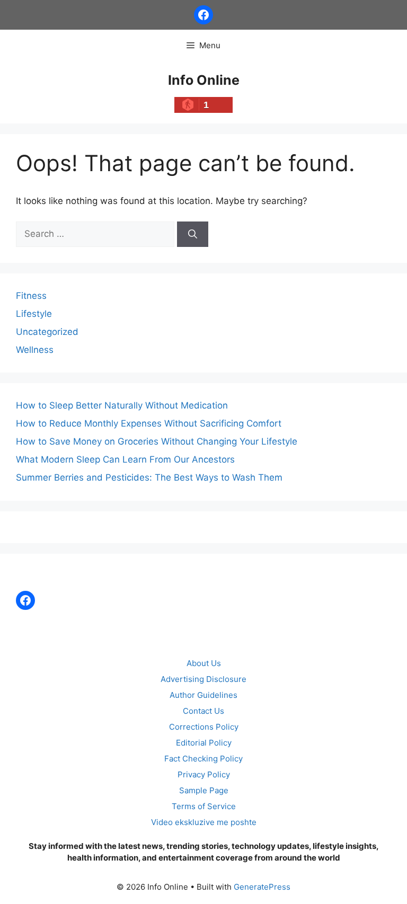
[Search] (192, 234)
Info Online (204, 80)
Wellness (35, 349)
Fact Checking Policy (203, 759)
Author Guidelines (203, 695)
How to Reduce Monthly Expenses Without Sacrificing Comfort (148, 423)
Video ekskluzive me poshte (203, 822)
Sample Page (203, 790)
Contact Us (203, 711)
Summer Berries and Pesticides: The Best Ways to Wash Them (149, 477)
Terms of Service (204, 806)
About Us (204, 663)
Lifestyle (34, 313)
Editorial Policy (204, 743)
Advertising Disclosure (203, 679)
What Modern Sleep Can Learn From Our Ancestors (125, 459)
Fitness (31, 295)
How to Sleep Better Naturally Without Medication (122, 405)
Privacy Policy (204, 774)
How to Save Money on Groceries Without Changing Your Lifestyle (156, 441)
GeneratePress (262, 887)
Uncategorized (47, 331)
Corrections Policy (203, 727)
